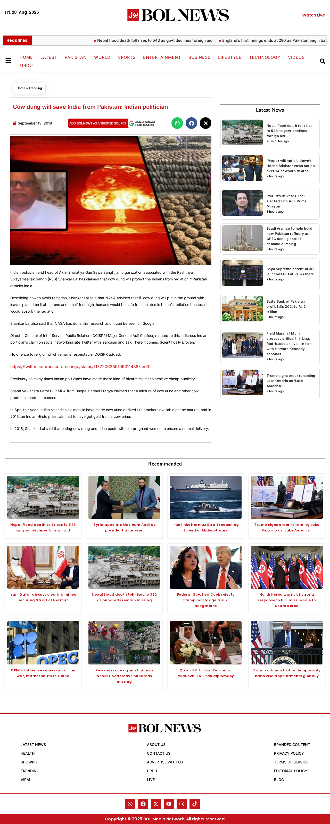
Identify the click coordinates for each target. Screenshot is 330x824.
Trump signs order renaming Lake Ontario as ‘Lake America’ (291, 380)
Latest (48, 57)
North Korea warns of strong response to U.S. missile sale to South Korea (287, 600)
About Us (156, 744)
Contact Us (158, 753)
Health (28, 753)
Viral (26, 779)
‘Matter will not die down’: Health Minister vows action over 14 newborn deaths (291, 166)
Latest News (33, 744)
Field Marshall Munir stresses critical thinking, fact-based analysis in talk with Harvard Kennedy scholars (289, 343)
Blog (279, 779)
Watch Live (313, 15)
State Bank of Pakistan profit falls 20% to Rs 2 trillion (286, 306)
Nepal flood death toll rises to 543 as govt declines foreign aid (138, 40)
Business (199, 57)
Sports (127, 57)
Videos (296, 57)
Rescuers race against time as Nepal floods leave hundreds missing (124, 676)
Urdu (26, 65)
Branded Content (292, 744)
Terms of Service (291, 762)
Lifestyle (230, 57)
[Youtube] (169, 804)
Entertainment (162, 57)
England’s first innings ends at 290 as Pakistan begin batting (262, 40)
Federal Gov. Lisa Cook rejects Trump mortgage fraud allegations (205, 600)
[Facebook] (143, 804)
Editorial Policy (290, 771)
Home (26, 57)
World (102, 57)
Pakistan (76, 57)
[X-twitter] (156, 804)
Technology (264, 57)
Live (151, 779)
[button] (177, 123)
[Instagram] (182, 804)
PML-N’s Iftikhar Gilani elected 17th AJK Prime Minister (287, 201)
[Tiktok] (194, 804)
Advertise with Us (165, 762)
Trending (35, 88)
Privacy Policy (289, 753)
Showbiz (29, 762)
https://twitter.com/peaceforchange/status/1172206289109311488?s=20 (80, 366)
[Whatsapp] (130, 804)
